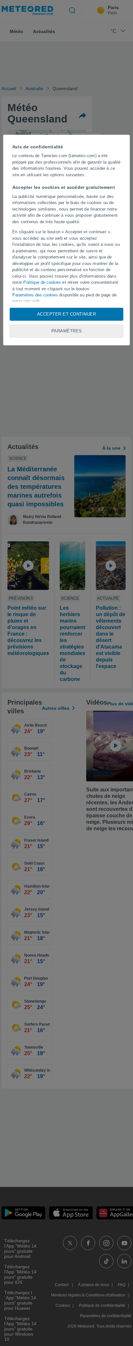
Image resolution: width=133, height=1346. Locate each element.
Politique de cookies (42, 282)
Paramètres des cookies (35, 295)
